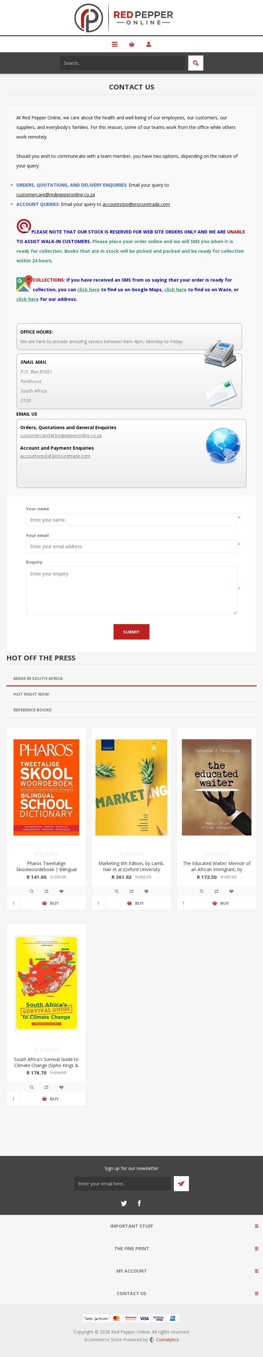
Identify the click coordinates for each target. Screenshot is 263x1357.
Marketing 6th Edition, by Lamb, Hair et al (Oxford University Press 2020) (131, 869)
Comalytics (167, 1339)
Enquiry (34, 562)
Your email (37, 535)
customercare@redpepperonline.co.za (55, 194)
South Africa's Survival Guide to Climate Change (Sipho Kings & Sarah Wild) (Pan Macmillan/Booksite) (46, 1068)
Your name (37, 509)
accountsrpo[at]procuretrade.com (55, 456)
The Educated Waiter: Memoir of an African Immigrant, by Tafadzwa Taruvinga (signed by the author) (216, 872)
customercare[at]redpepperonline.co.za (61, 435)
